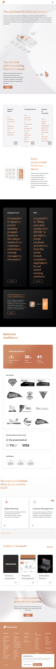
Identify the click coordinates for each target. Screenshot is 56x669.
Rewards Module (17, 643)
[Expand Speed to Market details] (15, 143)
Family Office (5, 648)
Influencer (5, 652)
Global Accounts (6, 640)
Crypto (4, 651)
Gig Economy (5, 649)
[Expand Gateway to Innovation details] (49, 143)
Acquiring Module (17, 641)
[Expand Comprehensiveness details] (32, 143)
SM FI (4, 638)
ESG (4, 654)
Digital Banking (6, 636)
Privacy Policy (48, 643)
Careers (46, 637)
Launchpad (26, 636)
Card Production (17, 645)
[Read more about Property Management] (32, 582)
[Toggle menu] (53, 2)
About (46, 636)
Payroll (4, 644)
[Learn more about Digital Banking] (4, 525)
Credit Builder (5, 647)
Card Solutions (6, 637)
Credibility (47, 638)
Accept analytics (37, 664)
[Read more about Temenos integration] (15, 582)
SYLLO (25, 640)
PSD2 (15, 658)
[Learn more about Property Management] (32, 525)
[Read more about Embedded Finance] (50, 582)
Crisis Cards (5, 656)
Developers (48, 648)
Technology (37, 637)
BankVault (26, 637)
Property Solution (6, 645)
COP (14, 659)
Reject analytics (27, 664)
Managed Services (27, 641)
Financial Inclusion (6, 655)
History (46, 640)
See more (50, 547)
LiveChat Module (17, 644)
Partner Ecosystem (49, 641)
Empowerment (6, 658)
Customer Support (17, 647)
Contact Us (47, 644)
